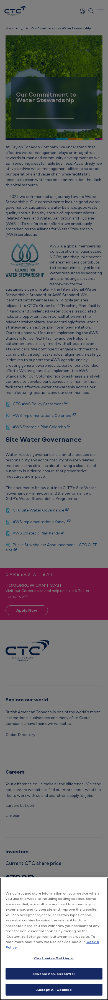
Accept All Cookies (54, 989)
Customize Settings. (54, 957)
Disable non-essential (54, 973)
